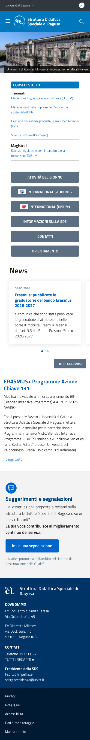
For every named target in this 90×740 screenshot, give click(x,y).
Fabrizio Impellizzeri (19, 674)
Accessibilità (14, 713)
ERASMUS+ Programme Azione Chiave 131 (40, 384)
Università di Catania (18, 5)
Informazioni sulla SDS (45, 221)
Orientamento (45, 251)
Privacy (10, 696)
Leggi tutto (14, 459)
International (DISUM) (49, 206)
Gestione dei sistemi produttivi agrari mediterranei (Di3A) (45, 123)
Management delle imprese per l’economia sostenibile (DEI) (39, 110)
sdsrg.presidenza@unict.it (24, 679)
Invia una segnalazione (32, 546)
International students (49, 192)
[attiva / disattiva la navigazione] (8, 21)
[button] (33, 6)
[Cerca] (81, 21)
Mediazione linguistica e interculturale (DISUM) (42, 98)
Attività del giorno (45, 177)
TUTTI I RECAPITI (18, 659)
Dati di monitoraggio (19, 722)
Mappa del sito (15, 731)
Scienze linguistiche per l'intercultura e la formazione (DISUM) (38, 153)
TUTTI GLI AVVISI (70, 363)
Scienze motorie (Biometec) (29, 135)
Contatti (45, 236)
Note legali (12, 705)
